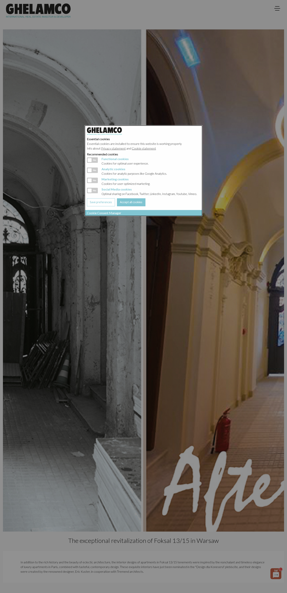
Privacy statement (113, 148)
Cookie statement (144, 148)
